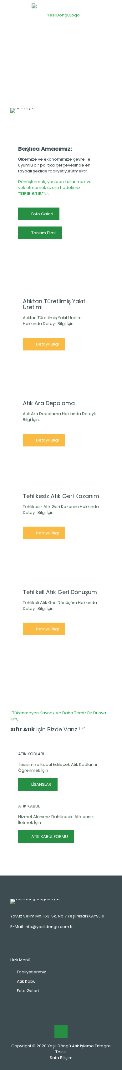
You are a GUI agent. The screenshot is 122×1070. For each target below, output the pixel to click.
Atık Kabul (27, 981)
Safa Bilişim (61, 1058)
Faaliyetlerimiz (31, 972)
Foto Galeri (28, 991)
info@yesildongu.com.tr (49, 927)
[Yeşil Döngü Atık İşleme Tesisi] (61, 14)
